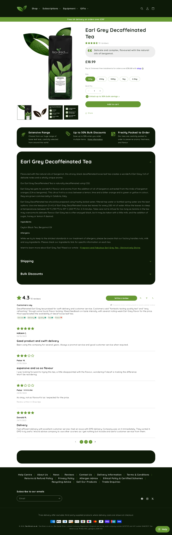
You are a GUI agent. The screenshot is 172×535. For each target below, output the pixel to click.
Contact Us (85, 474)
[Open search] (140, 298)
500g (113, 79)
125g (90, 79)
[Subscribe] (59, 498)
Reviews (69, 474)
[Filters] (146, 298)
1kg (124, 79)
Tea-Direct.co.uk (31, 526)
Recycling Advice (61, 482)
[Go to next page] (95, 441)
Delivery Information (109, 474)
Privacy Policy (66, 478)
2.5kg (134, 79)
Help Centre (25, 474)
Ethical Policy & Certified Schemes (123, 478)
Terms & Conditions (138, 474)
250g (101, 79)
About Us (42, 474)
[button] (35, 8)
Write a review (121, 298)
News (56, 474)
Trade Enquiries (111, 482)
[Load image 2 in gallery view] (40, 112)
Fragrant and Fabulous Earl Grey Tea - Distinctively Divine (110, 247)
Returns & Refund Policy (38, 478)
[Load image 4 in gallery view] (71, 112)
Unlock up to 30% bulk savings (103, 97)
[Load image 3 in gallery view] (55, 112)
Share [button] (90, 113)
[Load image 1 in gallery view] (24, 112)
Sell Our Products (86, 482)
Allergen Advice (89, 478)
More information (95, 139)
